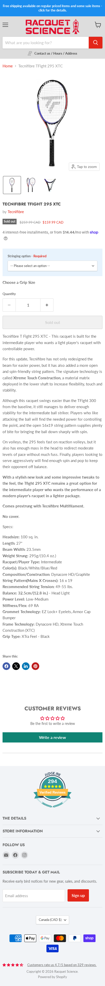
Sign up (78, 895)
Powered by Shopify (52, 977)
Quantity (9, 294)
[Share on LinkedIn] (26, 666)
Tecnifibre (16, 211)
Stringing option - (27, 256)
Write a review (52, 737)
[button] (12, 185)
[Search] (95, 42)
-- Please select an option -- (30, 266)
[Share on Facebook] (6, 666)
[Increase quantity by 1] (47, 305)
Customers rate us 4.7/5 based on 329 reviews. (62, 965)
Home (8, 66)
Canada (50, 920)
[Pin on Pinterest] (35, 666)
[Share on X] (16, 666)
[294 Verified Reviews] (52, 810)
